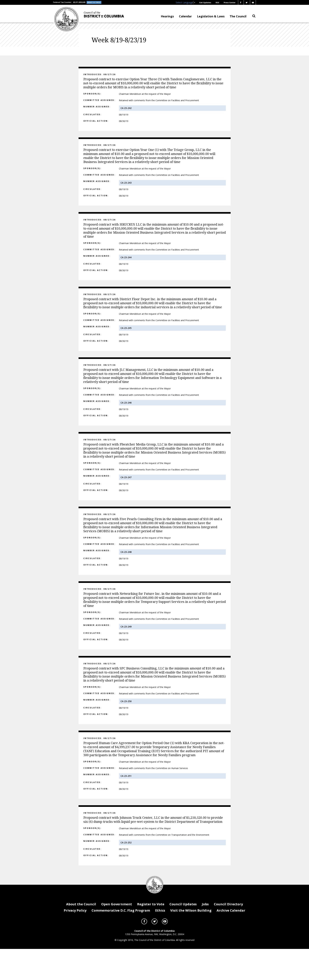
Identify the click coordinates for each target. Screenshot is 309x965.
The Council (238, 16)
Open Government (116, 904)
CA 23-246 (126, 402)
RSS (217, 2)
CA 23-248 (126, 551)
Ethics (160, 910)
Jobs (205, 904)
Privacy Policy (75, 910)
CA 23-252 (126, 842)
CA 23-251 (126, 775)
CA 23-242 (126, 108)
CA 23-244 (126, 257)
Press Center (229, 2)
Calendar (185, 16)
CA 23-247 (126, 477)
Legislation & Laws (211, 16)
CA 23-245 (126, 327)
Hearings (167, 16)
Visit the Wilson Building (190, 910)
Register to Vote (150, 904)
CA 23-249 (126, 626)
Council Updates (183, 904)
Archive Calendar (231, 910)
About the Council (81, 904)
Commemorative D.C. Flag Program (121, 910)
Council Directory (228, 904)
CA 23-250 (126, 701)
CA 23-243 (126, 182)
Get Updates (205, 2)
